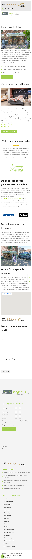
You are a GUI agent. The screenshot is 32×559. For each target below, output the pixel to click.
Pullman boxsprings (9, 538)
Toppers (6, 543)
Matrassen (7, 535)
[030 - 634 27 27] (2, 7)
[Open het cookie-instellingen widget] (3, 556)
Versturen (6, 371)
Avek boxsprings (8, 501)
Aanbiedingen (8, 498)
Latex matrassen (8, 524)
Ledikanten (7, 526)
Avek (5, 198)
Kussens (6, 521)
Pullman (15, 198)
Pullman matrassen (9, 540)
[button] (16, 495)
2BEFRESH (20, 553)
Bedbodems (7, 507)
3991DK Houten (5, 127)
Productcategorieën (11, 495)
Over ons (4, 446)
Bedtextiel (7, 510)
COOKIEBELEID (6, 557)
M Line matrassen (9, 532)
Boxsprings (7, 512)
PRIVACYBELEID (6, 555)
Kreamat (10, 198)
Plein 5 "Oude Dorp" (6, 125)
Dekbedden (7, 515)
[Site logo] (10, 13)
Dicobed (6, 518)
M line (21, 198)
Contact (4, 449)
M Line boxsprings (9, 529)
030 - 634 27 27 (8, 9)
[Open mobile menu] (30, 13)
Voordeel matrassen (9, 546)
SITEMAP (14, 555)
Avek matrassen (8, 504)
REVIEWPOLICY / (21, 555)
